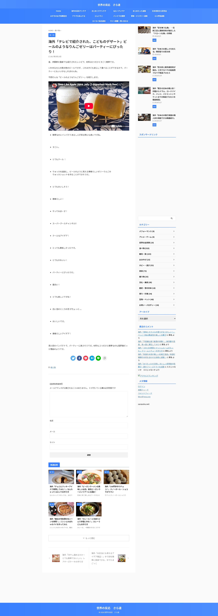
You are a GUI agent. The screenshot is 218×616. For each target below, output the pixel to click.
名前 (51, 420)
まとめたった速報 (139, 11)
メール (52, 431)
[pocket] (85, 358)
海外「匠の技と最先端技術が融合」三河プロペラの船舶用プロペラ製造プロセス (164, 70)
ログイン (141, 386)
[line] (98, 358)
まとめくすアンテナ (99, 11)
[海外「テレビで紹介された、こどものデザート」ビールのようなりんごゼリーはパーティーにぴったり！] (91, 358)
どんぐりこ (99, 16)
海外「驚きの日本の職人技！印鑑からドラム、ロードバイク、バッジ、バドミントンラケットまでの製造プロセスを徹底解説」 (164, 94)
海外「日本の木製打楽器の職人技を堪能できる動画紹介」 (164, 116)
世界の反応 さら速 (109, 5)
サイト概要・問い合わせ (119, 21)
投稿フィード (143, 390)
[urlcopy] (104, 358)
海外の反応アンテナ (78, 11)
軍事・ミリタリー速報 (139, 16)
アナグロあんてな (78, 16)
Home (58, 11)
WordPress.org (144, 396)
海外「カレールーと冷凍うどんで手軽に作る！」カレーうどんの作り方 (88, 521)
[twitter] (73, 358)
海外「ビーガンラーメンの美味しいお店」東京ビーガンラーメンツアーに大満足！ (88, 489)
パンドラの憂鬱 (119, 16)
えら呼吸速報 (159, 16)
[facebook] (79, 358)
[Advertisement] (157, 176)
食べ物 (53, 367)
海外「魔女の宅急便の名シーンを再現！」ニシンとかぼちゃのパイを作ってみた (61, 521)
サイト (52, 442)
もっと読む (90, 538)
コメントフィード (145, 393)
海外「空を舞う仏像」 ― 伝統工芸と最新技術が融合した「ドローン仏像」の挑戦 (164, 30)
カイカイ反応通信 (98, 21)
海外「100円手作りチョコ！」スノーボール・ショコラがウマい (116, 489)
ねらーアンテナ (119, 11)
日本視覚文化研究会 (159, 11)
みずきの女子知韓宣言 (58, 16)
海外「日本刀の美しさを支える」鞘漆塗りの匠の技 (164, 50)
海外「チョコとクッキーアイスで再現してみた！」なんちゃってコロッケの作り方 (61, 489)
